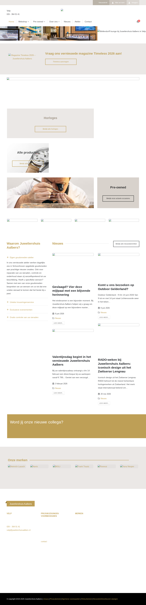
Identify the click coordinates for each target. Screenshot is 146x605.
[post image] (73, 267)
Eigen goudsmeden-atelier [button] (22, 257)
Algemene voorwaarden (70, 599)
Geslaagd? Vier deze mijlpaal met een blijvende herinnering (71, 290)
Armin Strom (80, 532)
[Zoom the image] (22, 55)
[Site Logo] (73, 12)
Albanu (78, 525)
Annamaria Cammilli (83, 529)
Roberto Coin (126, 549)
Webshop (22, 21)
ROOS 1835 (126, 553)
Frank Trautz (80, 549)
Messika (124, 522)
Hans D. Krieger (81, 559)
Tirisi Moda (125, 573)
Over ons (53, 21)
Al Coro (78, 522)
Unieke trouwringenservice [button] (22, 302)
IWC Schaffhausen (83, 563)
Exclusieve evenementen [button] (21, 310)
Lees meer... (58, 323)
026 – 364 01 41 (13, 527)
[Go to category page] (17, 471)
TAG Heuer (125, 566)
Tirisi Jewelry (126, 570)
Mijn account (119, 2)
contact (44, 541)
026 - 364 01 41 (13, 14)
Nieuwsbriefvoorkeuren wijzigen (105, 599)
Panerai (124, 535)
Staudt (123, 559)
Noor (123, 532)
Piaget (123, 539)
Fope (77, 553)
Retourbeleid (86, 599)
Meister (124, 518)
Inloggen (135, 2)
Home (11, 21)
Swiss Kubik (126, 563)
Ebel (77, 546)
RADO (123, 546)
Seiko (123, 556)
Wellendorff (125, 577)
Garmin (78, 556)
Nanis (123, 525)
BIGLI (77, 535)
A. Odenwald (80, 518)
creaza (45, 599)
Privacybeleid (55, 599)
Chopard (78, 542)
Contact (88, 21)
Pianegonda (125, 542)
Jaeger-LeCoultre (82, 566)
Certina (78, 539)
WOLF (123, 580)
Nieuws (67, 21)
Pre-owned (38, 21)
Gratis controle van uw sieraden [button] (24, 317)
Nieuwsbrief (103, 2)
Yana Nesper (126, 583)
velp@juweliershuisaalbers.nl (19, 530)
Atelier (77, 21)
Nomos (124, 529)
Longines (79, 573)
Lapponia (79, 570)
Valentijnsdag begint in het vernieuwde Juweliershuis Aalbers (71, 360)
